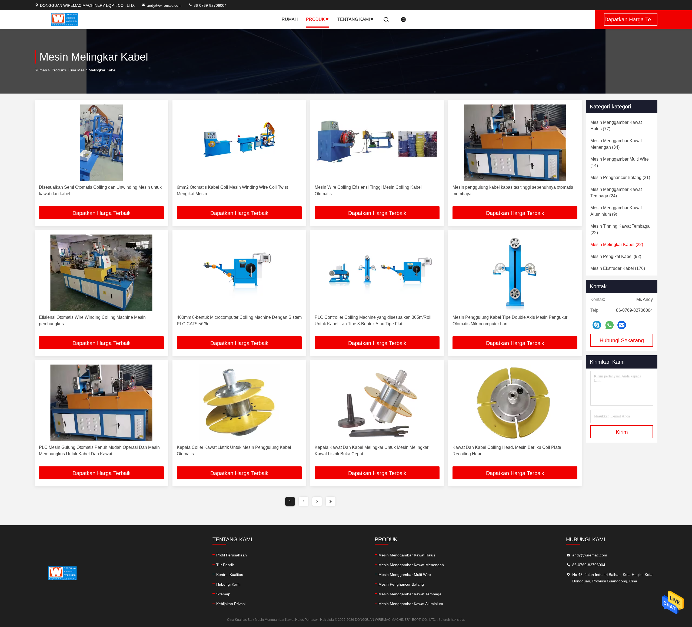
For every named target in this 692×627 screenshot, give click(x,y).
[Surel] (621, 325)
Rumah (290, 19)
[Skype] (596, 325)
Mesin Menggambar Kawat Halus (406, 555)
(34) (616, 144)
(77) (616, 125)
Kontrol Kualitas (229, 574)
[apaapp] (609, 325)
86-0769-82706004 (209, 5)
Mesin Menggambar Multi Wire (404, 574)
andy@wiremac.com (164, 5)
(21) (620, 177)
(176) (617, 268)
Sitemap (223, 594)
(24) (616, 192)
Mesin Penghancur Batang (401, 584)
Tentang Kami (353, 19)
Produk (315, 19)
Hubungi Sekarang (622, 340)
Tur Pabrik (225, 565)
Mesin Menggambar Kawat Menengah (411, 565)
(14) (619, 162)
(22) (620, 229)
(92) (615, 256)
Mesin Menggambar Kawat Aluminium (410, 604)
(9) (616, 211)
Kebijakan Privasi (230, 604)
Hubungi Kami (228, 584)
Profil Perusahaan (231, 555)
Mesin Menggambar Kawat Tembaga (409, 594)
